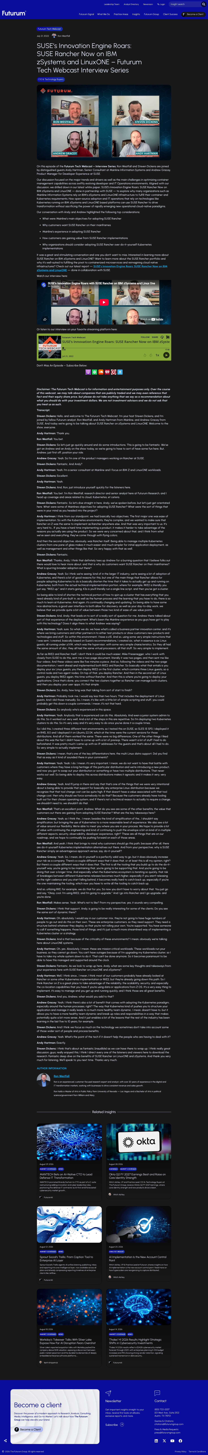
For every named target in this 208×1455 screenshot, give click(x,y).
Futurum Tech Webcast (49, 29)
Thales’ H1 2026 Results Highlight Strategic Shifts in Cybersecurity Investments (135, 1341)
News (61, 1169)
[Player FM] (113, 373)
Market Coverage (48, 1169)
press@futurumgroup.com (167, 1432)
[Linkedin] (156, 1441)
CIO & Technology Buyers (50, 79)
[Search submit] (204, 4)
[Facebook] (180, 1441)
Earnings (113, 1169)
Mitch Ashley (119, 1194)
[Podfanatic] (120, 373)
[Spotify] (94, 373)
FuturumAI (48, 1197)
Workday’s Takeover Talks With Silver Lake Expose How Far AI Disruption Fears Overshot (68, 1341)
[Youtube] (172, 1441)
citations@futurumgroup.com (169, 1424)
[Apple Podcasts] (88, 373)
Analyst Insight (116, 1252)
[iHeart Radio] (107, 373)
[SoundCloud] (100, 373)
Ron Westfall (64, 36)
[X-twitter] (164, 1441)
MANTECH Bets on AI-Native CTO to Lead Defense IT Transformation (66, 1176)
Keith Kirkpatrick (51, 1362)
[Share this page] (5, 1440)
